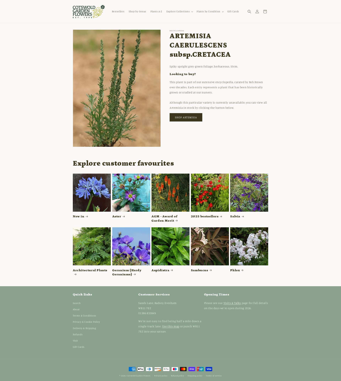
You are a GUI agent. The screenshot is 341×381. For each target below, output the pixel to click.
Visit (75, 340)
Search (77, 302)
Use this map (170, 326)
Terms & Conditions (84, 315)
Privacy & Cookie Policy (86, 321)
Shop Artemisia (186, 117)
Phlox (235, 270)
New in (78, 216)
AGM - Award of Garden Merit (164, 218)
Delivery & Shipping (84, 327)
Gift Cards (79, 346)
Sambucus (199, 270)
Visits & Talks (232, 303)
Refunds (78, 334)
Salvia (235, 216)
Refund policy (177, 375)
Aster (116, 216)
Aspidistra (160, 270)
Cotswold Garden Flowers (139, 375)
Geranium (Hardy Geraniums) (126, 272)
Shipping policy (195, 375)
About (76, 309)
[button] (179, 11)
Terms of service (213, 375)
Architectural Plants (90, 270)
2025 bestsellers (205, 216)
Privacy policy (160, 375)
